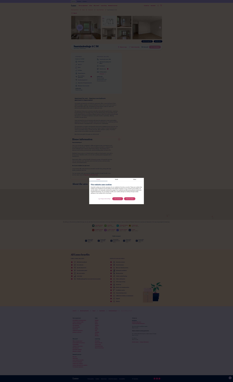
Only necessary (117, 198)
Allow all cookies (129, 198)
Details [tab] (116, 179)
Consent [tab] (98, 179)
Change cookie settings (105, 198)
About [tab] (134, 179)
